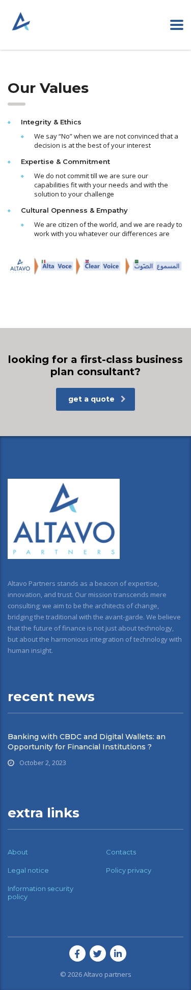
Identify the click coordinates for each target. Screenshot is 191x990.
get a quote (91, 399)
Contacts (121, 852)
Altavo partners (107, 974)
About (18, 852)
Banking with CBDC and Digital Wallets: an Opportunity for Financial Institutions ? (87, 741)
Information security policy (40, 892)
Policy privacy (128, 870)
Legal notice (28, 870)
